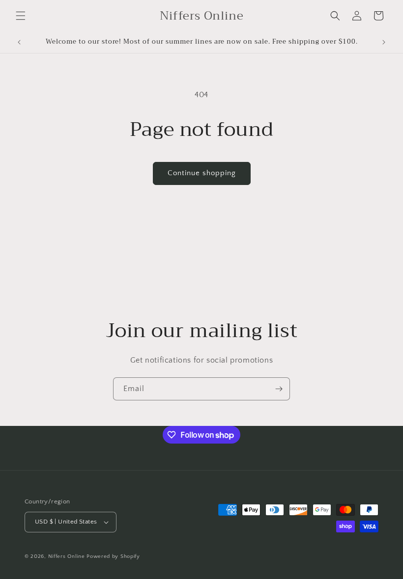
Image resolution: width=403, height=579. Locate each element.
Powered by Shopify (113, 556)
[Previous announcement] (19, 42)
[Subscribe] (278, 388)
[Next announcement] (384, 42)
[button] (20, 15)
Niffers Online (66, 556)
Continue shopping (202, 173)
